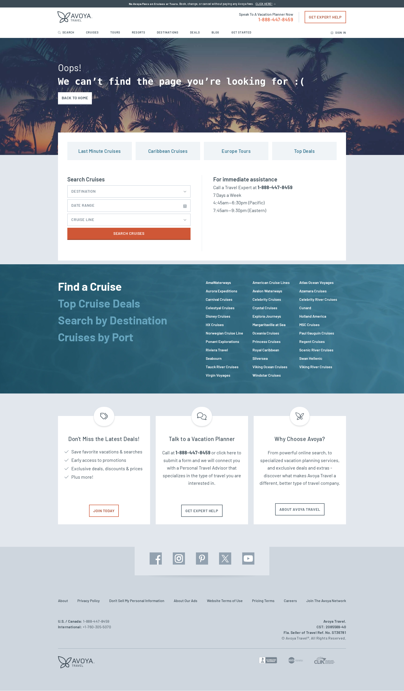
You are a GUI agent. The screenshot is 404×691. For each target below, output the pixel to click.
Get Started (241, 32)
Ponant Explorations (222, 341)
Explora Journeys (266, 316)
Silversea (260, 358)
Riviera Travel (217, 350)
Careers (290, 600)
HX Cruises (215, 324)
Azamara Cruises (313, 291)
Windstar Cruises (266, 375)
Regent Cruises (312, 341)
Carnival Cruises (219, 299)
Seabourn (214, 358)
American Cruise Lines (271, 282)
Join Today (104, 510)
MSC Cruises (309, 324)
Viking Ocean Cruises (269, 366)
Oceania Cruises (265, 333)
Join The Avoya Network (326, 600)
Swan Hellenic (310, 358)
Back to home (75, 98)
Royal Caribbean (265, 350)
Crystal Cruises (264, 307)
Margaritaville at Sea (268, 324)
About (63, 600)
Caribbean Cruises (168, 151)
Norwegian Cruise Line (224, 333)
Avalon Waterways (267, 291)
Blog (216, 32)
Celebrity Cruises (266, 299)
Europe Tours (236, 151)
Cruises (93, 32)
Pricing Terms (263, 600)
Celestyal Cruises (220, 307)
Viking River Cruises (315, 366)
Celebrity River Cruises (318, 299)
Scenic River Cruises (316, 350)
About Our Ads (185, 600)
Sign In (340, 32)
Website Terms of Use (225, 600)
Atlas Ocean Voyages (316, 282)
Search (68, 32)
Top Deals (304, 151)
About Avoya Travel (299, 509)
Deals (195, 32)
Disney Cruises (218, 316)
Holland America (312, 316)
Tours (115, 32)
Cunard (305, 307)
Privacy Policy (88, 600)
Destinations (168, 32)
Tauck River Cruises (222, 366)
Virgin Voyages (218, 375)
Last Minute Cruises (99, 151)
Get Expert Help (325, 17)
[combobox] (129, 190)
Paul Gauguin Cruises (316, 333)
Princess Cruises (266, 341)
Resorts (139, 32)
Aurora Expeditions (221, 291)
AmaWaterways (218, 282)
